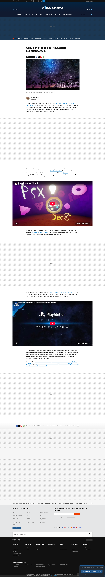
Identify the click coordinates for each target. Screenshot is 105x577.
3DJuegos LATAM (28, 564)
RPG (32, 38)
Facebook (36, 57)
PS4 (43, 425)
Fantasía (44, 38)
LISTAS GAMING (67, 14)
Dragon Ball (15, 518)
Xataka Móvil (15, 549)
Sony (48, 425)
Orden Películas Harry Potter (81, 503)
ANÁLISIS (18, 14)
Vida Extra (52, 7)
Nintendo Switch (44, 512)
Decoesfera (74, 549)
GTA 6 (61, 38)
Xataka (14, 547)
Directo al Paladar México (51, 565)
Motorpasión (62, 547)
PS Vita (39, 425)
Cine (14, 512)
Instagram (84, 14)
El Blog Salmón (86, 547)
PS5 (41, 515)
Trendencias (74, 547)
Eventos (34, 425)
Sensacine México (40, 564)
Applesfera (15, 551)
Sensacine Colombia (40, 566)
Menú (16, 9)
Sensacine (38, 547)
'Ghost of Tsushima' (56, 171)
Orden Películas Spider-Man (51, 503)
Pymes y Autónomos (87, 549)
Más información (53, 575)
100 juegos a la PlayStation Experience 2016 (63, 292)
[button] (34, 97)
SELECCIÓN (57, 14)
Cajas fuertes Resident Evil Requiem (66, 503)
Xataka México (16, 564)
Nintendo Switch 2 (17, 515)
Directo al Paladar (51, 547)
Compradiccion (75, 551)
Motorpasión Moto (63, 549)
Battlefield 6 (43, 523)
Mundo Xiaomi (16, 555)
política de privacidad (71, 517)
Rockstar (50, 38)
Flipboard (91, 14)
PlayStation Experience (57, 425)
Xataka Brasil (15, 566)
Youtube (86, 14)
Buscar (89, 534)
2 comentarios (31, 56)
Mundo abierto (38, 38)
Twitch (74, 527)
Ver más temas (16, 528)
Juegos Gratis (26, 38)
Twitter (89, 14)
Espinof (37, 549)
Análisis (28, 512)
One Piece (71, 38)
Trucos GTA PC (40, 503)
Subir (88, 540)
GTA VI (65, 38)
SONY (41, 14)
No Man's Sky (30, 518)
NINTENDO (49, 14)
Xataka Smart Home (17, 553)
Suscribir (77, 514)
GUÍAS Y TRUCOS (28, 14)
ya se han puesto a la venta (40, 233)
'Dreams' (65, 173)
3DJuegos (27, 547)
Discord (81, 14)
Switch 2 (56, 38)
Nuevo (88, 9)
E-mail (43, 57)
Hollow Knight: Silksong (43, 519)
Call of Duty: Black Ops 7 (17, 523)
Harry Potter (77, 38)
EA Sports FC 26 (30, 523)
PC (36, 14)
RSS (71, 527)
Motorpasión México (64, 564)
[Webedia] (16, 540)
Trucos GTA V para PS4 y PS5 (28, 503)
